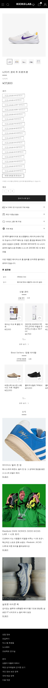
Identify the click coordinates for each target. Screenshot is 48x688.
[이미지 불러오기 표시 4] (31, 61)
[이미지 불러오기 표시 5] (38, 61)
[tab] (21, 298)
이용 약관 (6, 680)
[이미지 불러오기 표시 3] (24, 61)
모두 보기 (22, 344)
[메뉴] (3, 4)
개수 (4, 187)
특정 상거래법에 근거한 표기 (13, 667)
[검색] (8, 4)
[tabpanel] (24, 319)
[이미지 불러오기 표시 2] (16, 61)
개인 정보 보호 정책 (10, 671)
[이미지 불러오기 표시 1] (9, 61)
